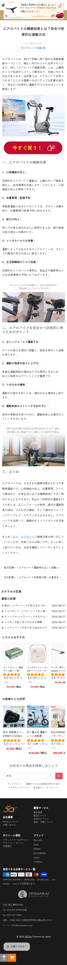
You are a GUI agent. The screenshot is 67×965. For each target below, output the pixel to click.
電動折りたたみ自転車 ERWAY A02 (43, 784)
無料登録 (38, 812)
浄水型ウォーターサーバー (46, 787)
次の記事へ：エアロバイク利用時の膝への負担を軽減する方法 (33, 577)
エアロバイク (29, 536)
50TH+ (28, 936)
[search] (59, 776)
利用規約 (7, 846)
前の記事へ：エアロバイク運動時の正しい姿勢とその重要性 (33, 567)
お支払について (41, 819)
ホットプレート (14, 784)
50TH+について (11, 821)
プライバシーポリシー (13, 843)
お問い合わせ (9, 825)
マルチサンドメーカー (19, 787)
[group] (14, 679)
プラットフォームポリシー (16, 840)
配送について (40, 815)
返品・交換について (43, 822)
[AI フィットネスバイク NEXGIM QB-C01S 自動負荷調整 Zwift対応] (33, 148)
